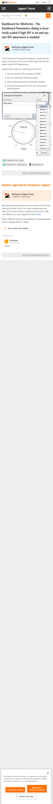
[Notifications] (49, 2)
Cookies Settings (26, 796)
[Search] (49, 8)
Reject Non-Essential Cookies (37, 789)
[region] (26, 786)
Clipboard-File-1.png (14, 160)
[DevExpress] (9, 2)
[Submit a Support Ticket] (48, 15)
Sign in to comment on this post (35, 173)
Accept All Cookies (15, 790)
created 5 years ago (21, 49)
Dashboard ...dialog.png (16, 164)
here (38, 214)
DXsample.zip (37, 164)
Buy (37, 2)
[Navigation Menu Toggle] (3, 8)
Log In (44, 2)
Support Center (26, 8)
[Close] (48, 773)
